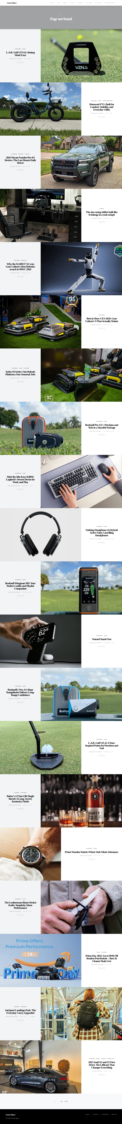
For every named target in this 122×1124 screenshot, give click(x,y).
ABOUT (87, 1114)
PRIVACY (114, 1114)
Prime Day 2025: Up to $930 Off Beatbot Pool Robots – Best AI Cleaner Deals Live (101, 958)
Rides (65, 2)
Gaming (101, 208)
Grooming (98, 2)
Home (52, 2)
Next (66, 1101)
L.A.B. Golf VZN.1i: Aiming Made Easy (20, 54)
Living (72, 2)
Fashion (80, 2)
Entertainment (110, 2)
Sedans (103, 1058)
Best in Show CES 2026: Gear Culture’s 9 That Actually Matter (101, 320)
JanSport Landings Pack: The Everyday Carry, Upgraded (20, 1011)
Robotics (24, 260)
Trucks (27, 154)
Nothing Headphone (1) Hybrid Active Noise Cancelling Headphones (102, 533)
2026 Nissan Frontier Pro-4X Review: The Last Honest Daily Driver (20, 160)
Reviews (21, 154)
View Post (20, 62)
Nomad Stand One (101, 639)
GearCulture (11, 3)
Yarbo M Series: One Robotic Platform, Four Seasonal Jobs (20, 373)
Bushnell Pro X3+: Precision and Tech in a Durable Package (101, 426)
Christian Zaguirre (16, 58)
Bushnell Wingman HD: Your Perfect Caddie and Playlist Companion (20, 586)
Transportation (108, 100)
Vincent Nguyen (15, 166)
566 (62, 1101)
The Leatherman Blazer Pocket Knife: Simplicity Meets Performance (20, 905)
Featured (18, 48)
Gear (58, 2)
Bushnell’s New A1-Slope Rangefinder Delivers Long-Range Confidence (20, 692)
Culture (89, 2)
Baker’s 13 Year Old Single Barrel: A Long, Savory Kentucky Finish (20, 799)
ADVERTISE (105, 1114)
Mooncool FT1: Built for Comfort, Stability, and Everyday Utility (101, 107)
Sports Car (110, 1058)
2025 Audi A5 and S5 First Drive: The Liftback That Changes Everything (101, 1065)
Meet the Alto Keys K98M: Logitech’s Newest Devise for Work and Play (20, 479)
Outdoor (26, 368)
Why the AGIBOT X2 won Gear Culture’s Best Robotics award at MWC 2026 (20, 266)
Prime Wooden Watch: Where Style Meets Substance (91, 852)
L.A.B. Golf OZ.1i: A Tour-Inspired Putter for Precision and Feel (101, 745)
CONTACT (96, 1114)
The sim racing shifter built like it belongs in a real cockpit (101, 213)
